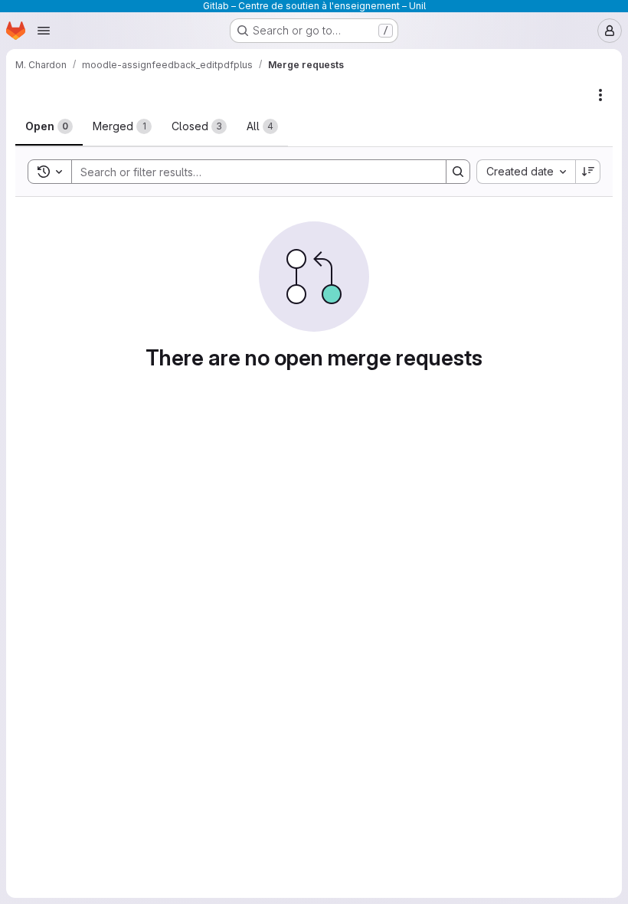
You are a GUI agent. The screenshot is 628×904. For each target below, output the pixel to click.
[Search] (458, 171)
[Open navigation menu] (43, 30)
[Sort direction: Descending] (588, 171)
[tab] (49, 126)
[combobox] (525, 171)
